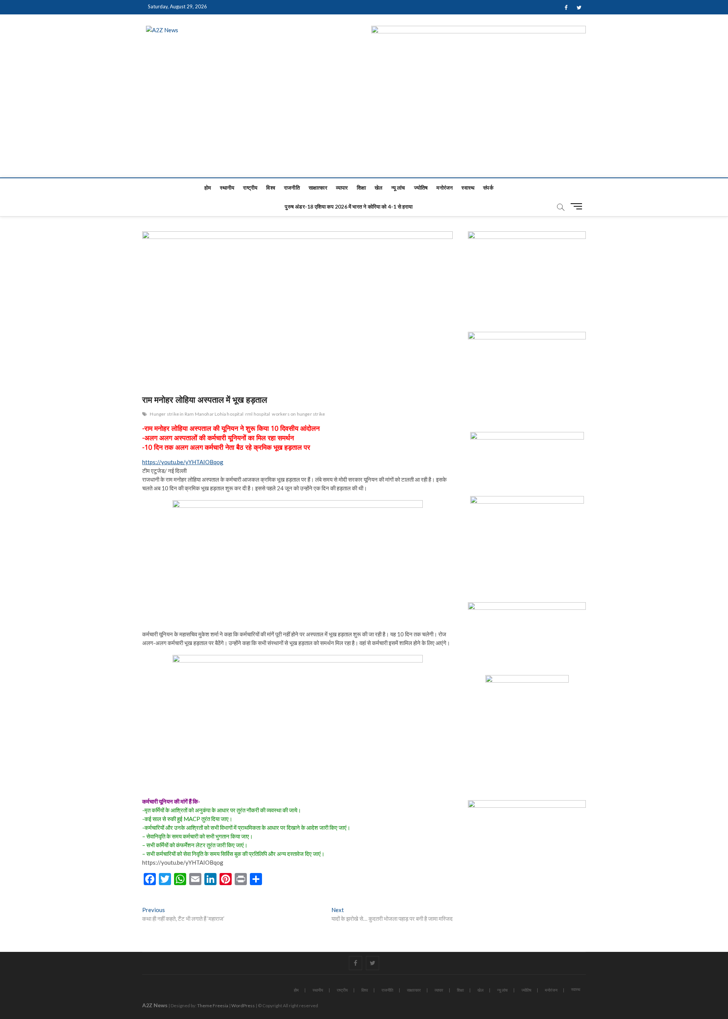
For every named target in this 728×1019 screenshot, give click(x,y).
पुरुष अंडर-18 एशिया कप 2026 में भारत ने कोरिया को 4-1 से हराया (349, 206)
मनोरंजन (444, 187)
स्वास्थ (467, 187)
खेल (378, 187)
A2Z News (155, 1005)
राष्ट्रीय (250, 187)
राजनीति (292, 187)
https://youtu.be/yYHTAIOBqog (182, 461)
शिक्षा (361, 187)
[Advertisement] (364, 121)
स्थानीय (227, 187)
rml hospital (257, 414)
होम (207, 187)
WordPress (243, 1005)
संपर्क (488, 187)
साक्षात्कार (318, 187)
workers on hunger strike (298, 414)
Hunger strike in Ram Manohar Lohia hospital (196, 414)
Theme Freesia (212, 1005)
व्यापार (342, 187)
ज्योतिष (421, 187)
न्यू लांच (398, 187)
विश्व (270, 187)
